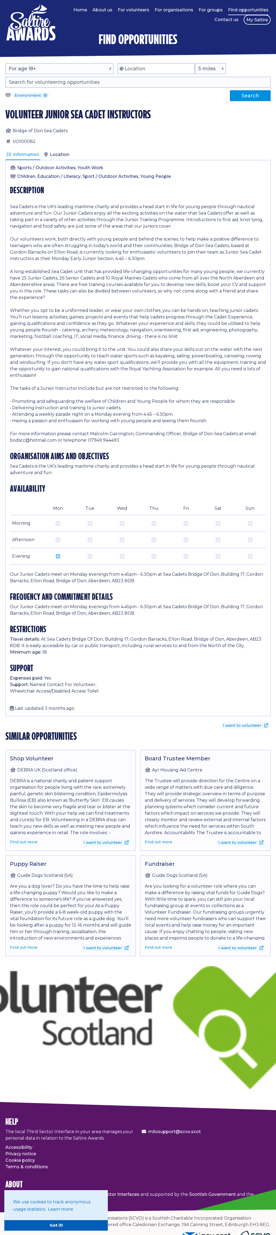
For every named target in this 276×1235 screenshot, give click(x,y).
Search (250, 96)
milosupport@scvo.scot (174, 1131)
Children (26, 176)
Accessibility (18, 1147)
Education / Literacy (59, 176)
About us (102, 9)
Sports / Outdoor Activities (46, 167)
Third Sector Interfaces (114, 1194)
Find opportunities (248, 9)
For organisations (174, 9)
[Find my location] (121, 68)
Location (59, 154)
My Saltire (257, 19)
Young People (155, 176)
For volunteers (133, 9)
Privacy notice (20, 1153)
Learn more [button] (60, 1209)
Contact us (227, 19)
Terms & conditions (26, 1166)
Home (80, 9)
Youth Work (90, 167)
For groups (211, 9)
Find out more (23, 842)
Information (25, 154)
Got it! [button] (56, 1225)
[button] (45, 95)
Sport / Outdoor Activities (110, 176)
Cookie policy (20, 1160)
